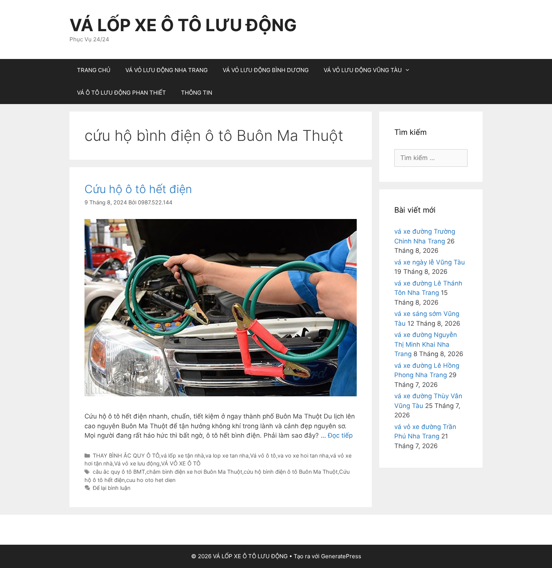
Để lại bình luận (111, 488)
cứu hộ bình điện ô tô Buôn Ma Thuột (291, 471)
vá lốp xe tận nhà (182, 455)
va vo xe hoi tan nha (303, 455)
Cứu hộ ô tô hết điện (138, 189)
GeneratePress (341, 556)
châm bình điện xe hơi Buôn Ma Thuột (194, 471)
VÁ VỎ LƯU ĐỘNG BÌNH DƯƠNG (266, 70)
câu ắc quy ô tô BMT (119, 471)
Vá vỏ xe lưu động (137, 463)
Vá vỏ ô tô (263, 455)
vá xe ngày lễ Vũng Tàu (429, 262)
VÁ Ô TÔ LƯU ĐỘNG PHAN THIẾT (121, 92)
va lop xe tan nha (227, 455)
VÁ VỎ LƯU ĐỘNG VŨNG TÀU (363, 70)
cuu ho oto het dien (150, 480)
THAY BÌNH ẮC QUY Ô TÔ (126, 455)
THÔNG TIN (196, 92)
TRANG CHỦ (93, 70)
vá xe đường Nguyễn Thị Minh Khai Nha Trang (425, 344)
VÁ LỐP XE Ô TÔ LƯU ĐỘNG (183, 25)
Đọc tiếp (340, 435)
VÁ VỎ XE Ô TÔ (181, 463)
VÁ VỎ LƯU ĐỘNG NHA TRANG (166, 70)
